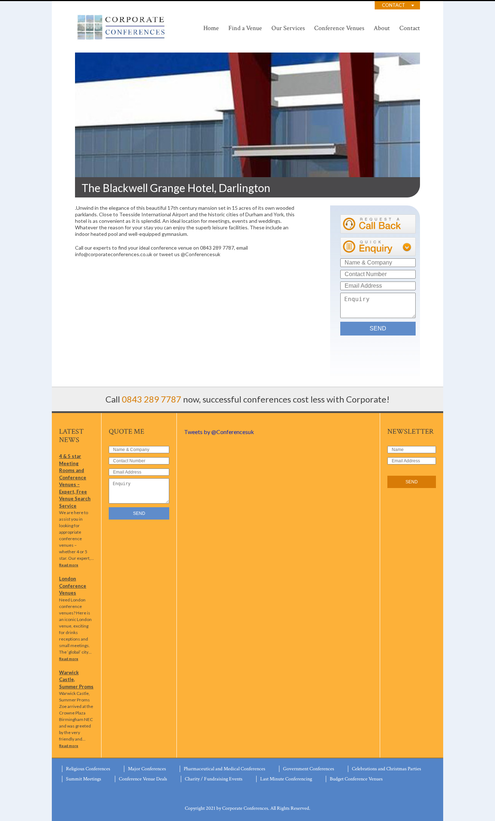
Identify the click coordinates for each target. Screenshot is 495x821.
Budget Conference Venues (356, 779)
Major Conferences (147, 769)
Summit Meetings (83, 779)
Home (211, 28)
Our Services (288, 28)
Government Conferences (308, 769)
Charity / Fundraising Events (213, 779)
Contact (393, 5)
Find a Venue (245, 28)
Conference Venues (339, 28)
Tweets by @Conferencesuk (219, 431)
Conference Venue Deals (143, 779)
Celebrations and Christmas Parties (386, 769)
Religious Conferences (88, 769)
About (382, 28)
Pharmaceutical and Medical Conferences (224, 769)
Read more (68, 565)
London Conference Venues (72, 586)
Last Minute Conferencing (286, 779)
